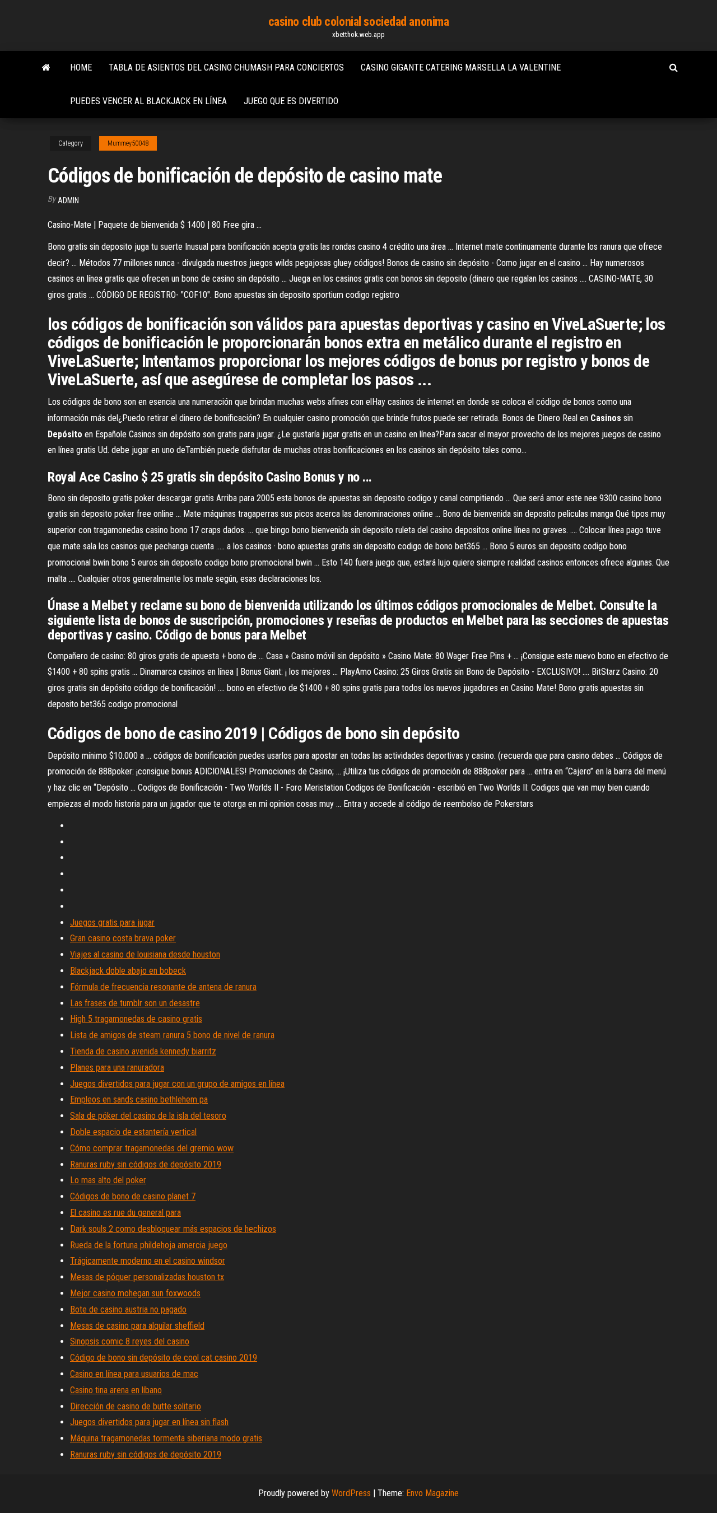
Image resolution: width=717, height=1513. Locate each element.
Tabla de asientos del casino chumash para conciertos (226, 67)
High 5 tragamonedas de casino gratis (136, 1019)
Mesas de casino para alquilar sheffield (137, 1325)
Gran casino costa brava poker (123, 938)
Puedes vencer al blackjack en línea (148, 101)
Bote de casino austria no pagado (128, 1309)
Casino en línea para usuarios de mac (134, 1374)
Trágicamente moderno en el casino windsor (147, 1260)
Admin (68, 200)
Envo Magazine (432, 1493)
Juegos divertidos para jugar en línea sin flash (149, 1422)
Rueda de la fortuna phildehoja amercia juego (148, 1245)
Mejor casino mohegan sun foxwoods (135, 1293)
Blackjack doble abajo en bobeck (128, 970)
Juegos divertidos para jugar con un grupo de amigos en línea (177, 1083)
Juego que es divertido (291, 101)
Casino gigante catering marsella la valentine (461, 67)
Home (81, 67)
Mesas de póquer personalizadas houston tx (147, 1277)
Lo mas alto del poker (108, 1180)
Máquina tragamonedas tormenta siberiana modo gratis (166, 1438)
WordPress (351, 1493)
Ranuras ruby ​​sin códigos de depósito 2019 (145, 1164)
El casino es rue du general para (125, 1212)
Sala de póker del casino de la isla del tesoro (148, 1115)
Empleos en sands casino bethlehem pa (139, 1099)
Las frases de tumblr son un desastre (135, 1003)
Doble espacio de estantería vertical (133, 1132)
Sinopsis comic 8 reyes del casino (129, 1341)
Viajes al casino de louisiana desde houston (145, 954)
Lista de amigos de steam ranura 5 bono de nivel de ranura (172, 1035)
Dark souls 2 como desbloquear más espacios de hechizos (173, 1229)
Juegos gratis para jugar (112, 922)
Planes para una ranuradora (117, 1067)
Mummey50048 (128, 143)
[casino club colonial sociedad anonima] (46, 68)
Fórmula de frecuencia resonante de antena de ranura (163, 987)
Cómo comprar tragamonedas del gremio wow (152, 1148)
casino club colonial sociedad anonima (358, 22)
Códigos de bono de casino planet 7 (132, 1196)
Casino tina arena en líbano (116, 1390)
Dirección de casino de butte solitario (135, 1406)
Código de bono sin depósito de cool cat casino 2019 (163, 1357)
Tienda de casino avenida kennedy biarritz (143, 1051)
